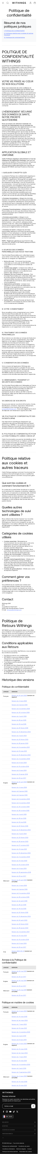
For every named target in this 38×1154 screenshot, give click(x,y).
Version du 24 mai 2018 (19, 989)
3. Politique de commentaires (14, 37)
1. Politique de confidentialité (14, 31)
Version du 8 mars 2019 (19, 1058)
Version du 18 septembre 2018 (21, 890)
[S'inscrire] (32, 1124)
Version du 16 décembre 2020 (21, 773)
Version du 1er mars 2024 (20, 1038)
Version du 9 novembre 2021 (21, 765)
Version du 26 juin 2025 (19, 738)
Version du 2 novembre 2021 (20, 950)
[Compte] (29, 3)
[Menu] (3, 3)
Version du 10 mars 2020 (19, 879)
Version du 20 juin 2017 (19, 796)
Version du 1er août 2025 (19, 919)
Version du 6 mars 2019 (19, 788)
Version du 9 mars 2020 (19, 781)
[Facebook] (3, 1130)
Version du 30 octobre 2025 (21, 730)
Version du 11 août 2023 (19, 754)
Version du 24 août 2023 (19, 938)
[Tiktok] (14, 1130)
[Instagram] (7, 1130)
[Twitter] (17, 1130)
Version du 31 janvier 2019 (20, 792)
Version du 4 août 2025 (19, 734)
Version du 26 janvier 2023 (20, 761)
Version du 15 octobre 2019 (20, 784)
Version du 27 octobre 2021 (20, 863)
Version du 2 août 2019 (19, 1054)
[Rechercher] (7, 3)
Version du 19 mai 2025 (19, 742)
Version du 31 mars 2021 (19, 867)
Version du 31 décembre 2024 (21, 750)
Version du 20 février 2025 (20, 746)
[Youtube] (10, 1130)
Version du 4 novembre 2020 (21, 1050)
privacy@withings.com (10, 420)
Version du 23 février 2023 (20, 757)
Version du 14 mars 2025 (19, 1035)
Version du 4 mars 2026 (19, 719)
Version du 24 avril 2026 (19, 713)
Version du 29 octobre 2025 (20, 829)
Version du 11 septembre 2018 (21, 1090)
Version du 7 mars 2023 (19, 1042)
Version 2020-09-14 (18, 969)
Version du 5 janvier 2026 (19, 723)
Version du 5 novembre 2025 (21, 727)
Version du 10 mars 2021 (19, 769)
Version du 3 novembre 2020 (21, 777)
